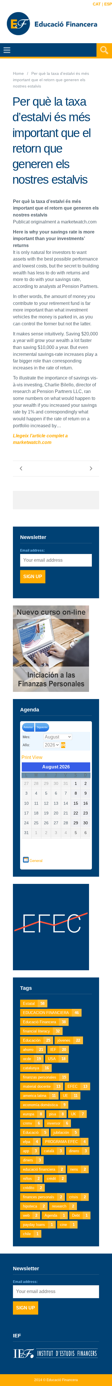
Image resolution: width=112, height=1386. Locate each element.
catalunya (36, 1068)
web (30, 1215)
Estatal (34, 1003)
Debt (80, 1215)
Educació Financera (44, 1022)
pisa (56, 1114)
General (36, 861)
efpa (30, 1142)
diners (32, 1160)
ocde (32, 1059)
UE (70, 1095)
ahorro (33, 1049)
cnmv (31, 1123)
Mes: (26, 737)
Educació (34, 1132)
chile (30, 1234)
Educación (36, 1040)
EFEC (77, 1086)
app (30, 1151)
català (53, 1151)
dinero (78, 1151)
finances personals (42, 1197)
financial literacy (41, 1031)
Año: (26, 745)
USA (56, 1059)
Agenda (55, 1215)
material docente (41, 1086)
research (63, 1206)
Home (18, 73)
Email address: (32, 550)
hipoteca (34, 1206)
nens (78, 1169)
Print (32, 757)
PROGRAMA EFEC (65, 1142)
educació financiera (43, 1169)
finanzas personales (44, 1077)
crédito (32, 1188)
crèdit (55, 1178)
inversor (57, 1123)
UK (77, 1114)
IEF (58, 1049)
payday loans (38, 1224)
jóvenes (68, 1040)
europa (32, 1114)
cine (67, 1224)
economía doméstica (44, 1105)
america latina (39, 1095)
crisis (77, 1197)
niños (31, 1178)
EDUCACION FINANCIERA (51, 1013)
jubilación (65, 1132)
